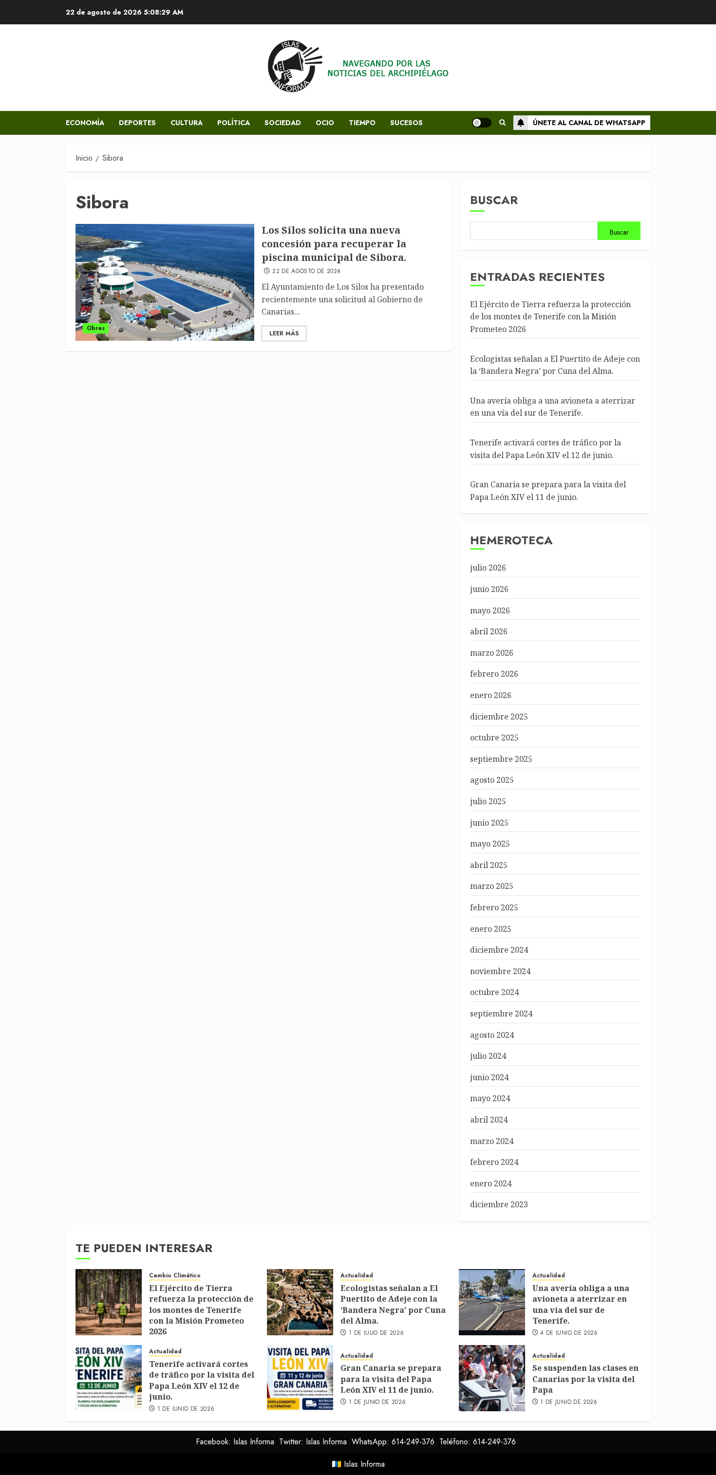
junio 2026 (489, 589)
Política (233, 123)
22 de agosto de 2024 (306, 272)
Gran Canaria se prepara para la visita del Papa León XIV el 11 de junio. (390, 1379)
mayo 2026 (490, 610)
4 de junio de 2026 (569, 1333)
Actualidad (356, 1276)
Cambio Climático (175, 1276)
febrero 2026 (494, 673)
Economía (85, 123)
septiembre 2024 (501, 1013)
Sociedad (282, 123)
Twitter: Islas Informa (313, 1441)
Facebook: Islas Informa (235, 1441)
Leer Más (284, 333)
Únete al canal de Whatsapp (589, 123)
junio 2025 (489, 822)
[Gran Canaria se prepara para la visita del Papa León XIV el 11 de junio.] (300, 1378)
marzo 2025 (491, 886)
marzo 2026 (491, 652)
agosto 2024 (492, 1035)
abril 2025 (489, 865)
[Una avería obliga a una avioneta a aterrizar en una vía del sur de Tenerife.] (492, 1302)
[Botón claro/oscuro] (481, 123)
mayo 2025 (490, 843)
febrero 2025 (494, 907)
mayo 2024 (490, 1098)
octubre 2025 (494, 737)
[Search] (502, 122)
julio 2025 (488, 801)
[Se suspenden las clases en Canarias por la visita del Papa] (492, 1378)
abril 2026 (489, 631)
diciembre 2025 (499, 716)
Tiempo (362, 123)
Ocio (325, 123)
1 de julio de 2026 (376, 1333)
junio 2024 (489, 1077)
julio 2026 (488, 567)
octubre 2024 (494, 992)
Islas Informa (364, 1464)
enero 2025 (490, 928)
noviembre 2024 (500, 971)
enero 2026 (490, 695)
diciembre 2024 (499, 949)
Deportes (137, 123)
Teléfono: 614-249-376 (477, 1441)
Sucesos (406, 123)
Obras (96, 328)
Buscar (494, 199)
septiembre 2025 (501, 759)
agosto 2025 (492, 779)
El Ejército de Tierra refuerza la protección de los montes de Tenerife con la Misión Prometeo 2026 (550, 316)
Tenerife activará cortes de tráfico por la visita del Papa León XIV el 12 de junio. (201, 1380)
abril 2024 (489, 1119)
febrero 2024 (494, 1162)
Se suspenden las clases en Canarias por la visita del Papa (585, 1379)
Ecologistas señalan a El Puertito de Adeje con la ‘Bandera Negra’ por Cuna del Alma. (393, 1304)
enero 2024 (490, 1183)
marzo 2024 (491, 1141)
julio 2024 (488, 1056)
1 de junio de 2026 (185, 1409)
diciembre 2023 (499, 1204)
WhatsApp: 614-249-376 (393, 1441)
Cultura (186, 123)
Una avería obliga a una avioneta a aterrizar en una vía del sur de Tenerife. (552, 407)
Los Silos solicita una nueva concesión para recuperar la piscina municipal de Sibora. (334, 243)
